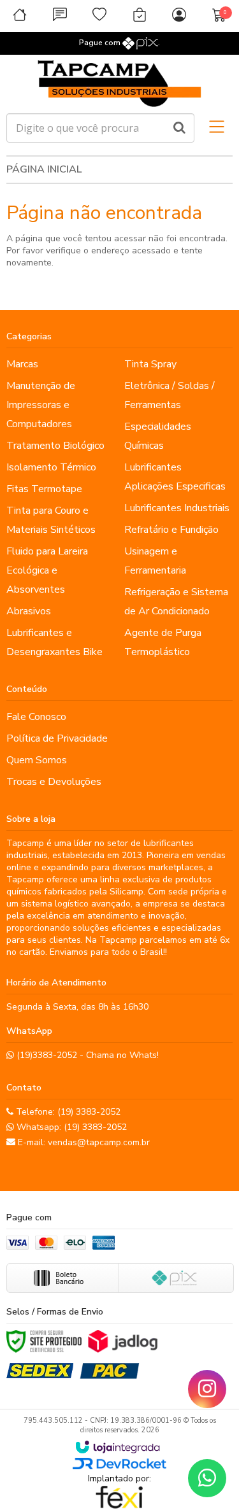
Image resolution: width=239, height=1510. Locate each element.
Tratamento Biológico (55, 446)
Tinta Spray (150, 364)
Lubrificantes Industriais (176, 508)
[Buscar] (179, 128)
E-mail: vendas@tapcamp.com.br (82, 1142)
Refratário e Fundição (171, 530)
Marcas (22, 364)
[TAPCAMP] (119, 84)
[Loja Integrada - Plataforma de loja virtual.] (117, 1447)
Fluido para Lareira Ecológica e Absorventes (47, 570)
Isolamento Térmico (51, 467)
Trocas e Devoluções (53, 782)
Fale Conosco (36, 717)
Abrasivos (28, 611)
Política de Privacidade (57, 738)
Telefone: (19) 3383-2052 (66, 1112)
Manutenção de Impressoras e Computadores (40, 405)
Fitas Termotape (44, 489)
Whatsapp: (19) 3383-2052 (70, 1127)
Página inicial (44, 169)
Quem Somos (36, 760)
